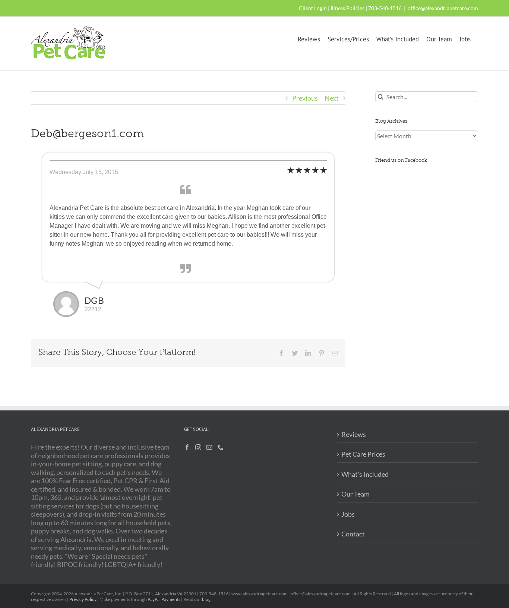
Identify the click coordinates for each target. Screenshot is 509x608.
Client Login (313, 8)
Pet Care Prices (363, 454)
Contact (353, 534)
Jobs (348, 514)
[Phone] (221, 447)
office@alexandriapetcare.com (443, 8)
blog (206, 599)
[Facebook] (187, 447)
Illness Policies (347, 8)
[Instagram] (198, 447)
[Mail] (209, 447)
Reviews (353, 434)
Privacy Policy (83, 599)
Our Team (355, 494)
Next (332, 98)
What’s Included (365, 474)
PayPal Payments (164, 599)
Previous (305, 98)
